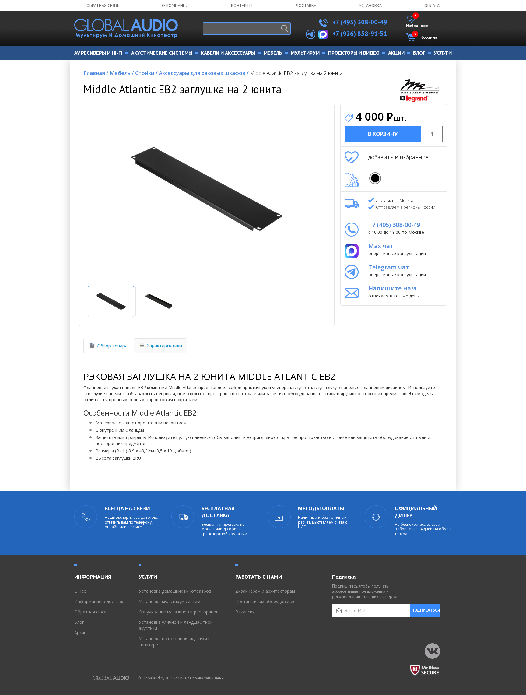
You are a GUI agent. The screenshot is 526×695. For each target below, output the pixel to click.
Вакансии (245, 612)
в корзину (383, 134)
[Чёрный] (375, 178)
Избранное (417, 22)
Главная (95, 72)
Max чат (380, 246)
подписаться (426, 610)
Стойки (146, 72)
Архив (80, 632)
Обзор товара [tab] (112, 345)
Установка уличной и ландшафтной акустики (176, 625)
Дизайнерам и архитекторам (265, 591)
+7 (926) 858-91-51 (359, 34)
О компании (175, 5)
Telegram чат (388, 267)
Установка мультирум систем (169, 601)
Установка (370, 5)
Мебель (122, 72)
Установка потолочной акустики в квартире (175, 642)
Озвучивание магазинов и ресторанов (179, 612)
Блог (79, 622)
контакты (241, 5)
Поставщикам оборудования (265, 601)
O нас (80, 591)
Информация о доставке (100, 601)
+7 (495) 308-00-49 (359, 22)
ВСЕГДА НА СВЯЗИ (127, 508)
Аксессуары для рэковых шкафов (204, 72)
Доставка (305, 5)
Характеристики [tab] (164, 345)
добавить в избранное (398, 157)
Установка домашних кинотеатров (175, 591)
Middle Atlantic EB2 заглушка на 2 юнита (296, 72)
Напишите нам (392, 288)
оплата (432, 5)
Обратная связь (102, 5)
